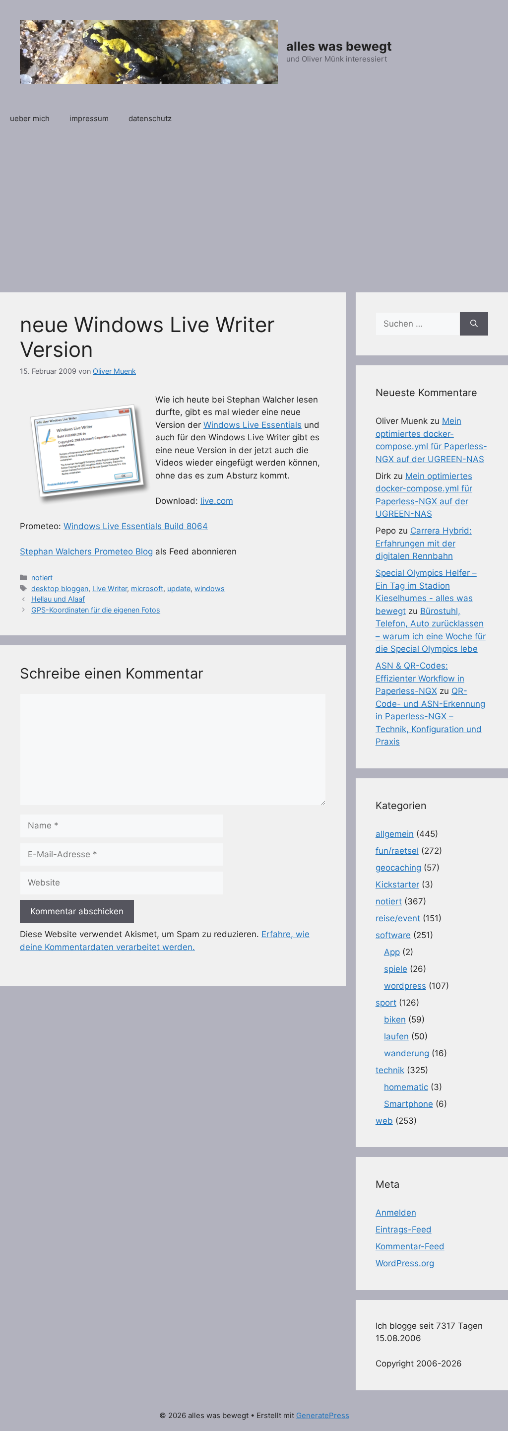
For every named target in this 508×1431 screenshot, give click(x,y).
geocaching (398, 868)
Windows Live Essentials (252, 425)
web (384, 1121)
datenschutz (150, 118)
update (178, 588)
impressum (89, 118)
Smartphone (408, 1104)
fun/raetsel (397, 851)
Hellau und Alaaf (58, 599)
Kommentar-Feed (410, 1246)
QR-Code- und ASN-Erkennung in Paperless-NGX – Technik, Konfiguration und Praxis (430, 716)
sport (386, 1003)
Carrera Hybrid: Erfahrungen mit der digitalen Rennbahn (424, 543)
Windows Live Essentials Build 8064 (136, 526)
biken (395, 1019)
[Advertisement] (254, 207)
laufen (396, 1036)
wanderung (406, 1053)
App (392, 952)
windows (209, 588)
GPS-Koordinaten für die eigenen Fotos (95, 610)
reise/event (398, 918)
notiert (42, 577)
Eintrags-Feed (404, 1229)
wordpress (405, 986)
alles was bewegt (339, 46)
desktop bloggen (59, 588)
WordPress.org (405, 1263)
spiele (395, 969)
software (393, 935)
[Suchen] (474, 324)
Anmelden (396, 1213)
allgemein (395, 834)
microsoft (147, 588)
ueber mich (30, 118)
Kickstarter (397, 884)
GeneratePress (322, 1415)
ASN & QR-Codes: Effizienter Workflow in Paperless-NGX (420, 678)
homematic (406, 1087)
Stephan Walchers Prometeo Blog (86, 551)
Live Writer (109, 588)
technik (390, 1070)
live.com (216, 501)
